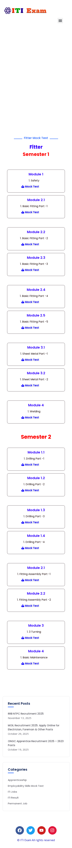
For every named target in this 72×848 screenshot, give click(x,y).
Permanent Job (17, 803)
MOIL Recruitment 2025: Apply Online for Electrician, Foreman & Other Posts (33, 727)
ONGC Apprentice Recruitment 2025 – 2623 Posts (36, 743)
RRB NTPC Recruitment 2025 (26, 713)
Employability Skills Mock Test (26, 786)
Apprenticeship (17, 780)
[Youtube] (41, 830)
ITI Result (13, 797)
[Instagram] (52, 830)
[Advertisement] (36, 69)
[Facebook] (20, 830)
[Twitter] (30, 830)
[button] (60, 20)
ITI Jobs (12, 791)
